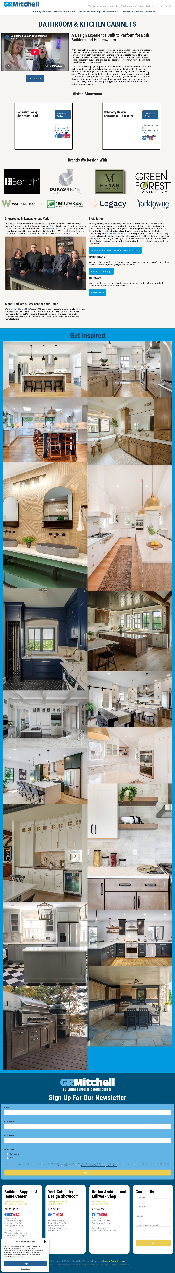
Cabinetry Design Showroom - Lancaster (118, 114)
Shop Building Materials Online (130, 6)
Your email (140, 1206)
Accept (25, 1263)
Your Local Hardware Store (100, 6)
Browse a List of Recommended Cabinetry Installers (115, 250)
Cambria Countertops (101, 271)
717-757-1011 (61, 133)
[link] (22, 181)
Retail (11, 1157)
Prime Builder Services (115, 233)
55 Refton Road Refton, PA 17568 (100, 1202)
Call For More (97, 292)
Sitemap (121, 1261)
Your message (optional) (147, 1225)
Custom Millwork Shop (19, 308)
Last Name (9, 1135)
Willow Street (52, 228)
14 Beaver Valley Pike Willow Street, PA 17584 (15, 1202)
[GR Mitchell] (21, 4)
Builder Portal (152, 6)
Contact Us (166, 6)
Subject (139, 1216)
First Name (9, 1121)
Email (6, 1107)
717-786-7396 (98, 1209)
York (19, 226)
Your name (140, 1197)
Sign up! (87, 1172)
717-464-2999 (149, 135)
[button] (46, 1241)
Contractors (14, 1153)
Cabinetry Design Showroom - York (27, 114)
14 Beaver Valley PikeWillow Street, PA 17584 (150, 129)
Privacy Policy (25, 1269)
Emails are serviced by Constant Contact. (93, 1166)
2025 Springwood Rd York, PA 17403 (57, 1202)
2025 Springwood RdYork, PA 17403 (62, 128)
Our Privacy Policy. (111, 1166)
